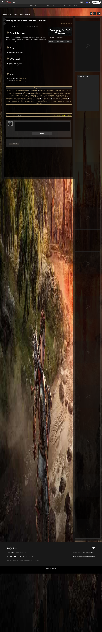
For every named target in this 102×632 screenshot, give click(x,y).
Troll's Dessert (52, 101)
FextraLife (75, 556)
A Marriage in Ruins (60, 90)
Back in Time (30, 92)
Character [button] (43, 5)
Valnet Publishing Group (89, 556)
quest (26, 27)
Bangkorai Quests (25, 14)
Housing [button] (76, 5)
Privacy (88, 552)
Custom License (34, 560)
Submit (43, 133)
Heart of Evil (18, 80)
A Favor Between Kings (22, 90)
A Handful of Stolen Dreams (46, 90)
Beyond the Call (22, 78)
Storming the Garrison (49, 97)
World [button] (65, 5)
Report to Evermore (49, 95)
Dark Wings (59, 92)
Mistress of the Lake (47, 93)
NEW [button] (31, 5)
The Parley (65, 98)
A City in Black (10, 90)
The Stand (33, 100)
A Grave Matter (33, 90)
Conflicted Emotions (50, 92)
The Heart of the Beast (34, 98)
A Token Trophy (21, 92)
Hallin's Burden (17, 93)
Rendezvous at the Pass (36, 95)
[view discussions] (91, 13)
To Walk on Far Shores (17, 101)
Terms (84, 552)
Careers (80, 552)
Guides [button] (70, 5)
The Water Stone (55, 100)
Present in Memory (58, 93)
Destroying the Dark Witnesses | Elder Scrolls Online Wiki (26, 21)
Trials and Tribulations (41, 101)
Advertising (75, 552)
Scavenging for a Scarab (20, 97)
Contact (25, 552)
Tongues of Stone (29, 101)
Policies (93, 552)
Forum (16, 552)
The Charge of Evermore (20, 98)
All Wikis (12, 552)
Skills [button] (48, 5)
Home (8, 552)
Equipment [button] (54, 5)
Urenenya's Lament (63, 101)
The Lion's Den (56, 98)
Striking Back (60, 97)
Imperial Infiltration (35, 93)
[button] (82, 2)
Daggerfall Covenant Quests (10, 14)
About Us (21, 552)
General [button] (36, 5)
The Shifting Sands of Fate (22, 100)
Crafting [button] (60, 5)
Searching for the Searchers (35, 97)
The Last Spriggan (46, 98)
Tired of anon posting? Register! (62, 115)
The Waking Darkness (43, 100)
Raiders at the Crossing (22, 95)
